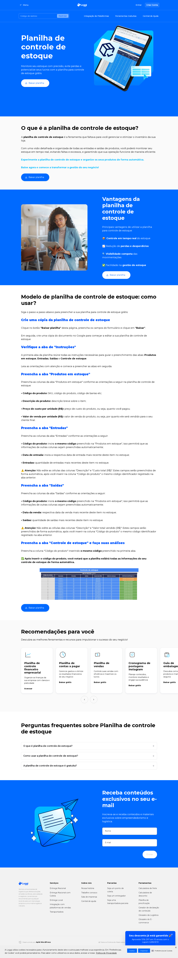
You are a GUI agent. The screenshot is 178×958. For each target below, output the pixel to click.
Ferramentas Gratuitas (125, 16)
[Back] (84, 699)
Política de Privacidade (106, 953)
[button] (162, 951)
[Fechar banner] (172, 934)
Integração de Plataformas (96, 16)
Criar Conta (152, 5)
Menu (25, 5)
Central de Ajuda (150, 16)
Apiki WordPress (43, 942)
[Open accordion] (153, 746)
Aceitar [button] (132, 951)
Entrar (139, 5)
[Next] (93, 699)
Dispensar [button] (144, 951)
